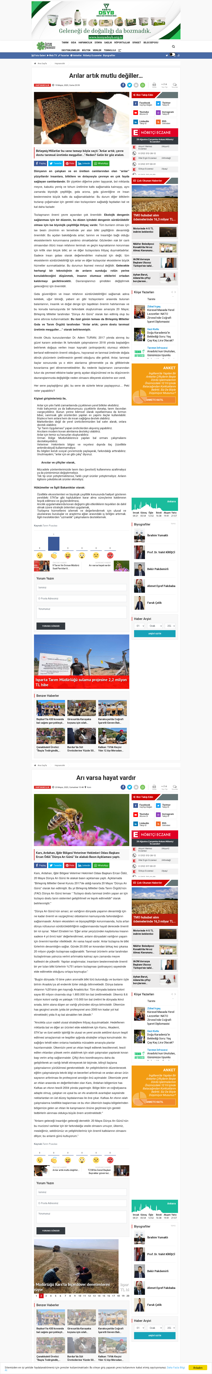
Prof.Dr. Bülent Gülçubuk (156, 353)
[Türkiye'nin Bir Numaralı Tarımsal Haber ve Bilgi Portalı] (46, 46)
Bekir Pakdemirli (158, 569)
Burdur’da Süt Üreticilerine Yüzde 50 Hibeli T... (80, 751)
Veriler (97, 50)
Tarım (65, 42)
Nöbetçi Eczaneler (92, 55)
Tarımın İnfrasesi (157, 332)
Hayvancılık (85, 42)
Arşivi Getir (154, 633)
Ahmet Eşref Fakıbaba (161, 586)
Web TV (53, 55)
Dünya (98, 42)
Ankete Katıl (154, 399)
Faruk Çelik (154, 602)
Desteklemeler (71, 50)
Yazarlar (64, 55)
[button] (172, 292)
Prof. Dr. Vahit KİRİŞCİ (161, 552)
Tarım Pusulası (50, 525)
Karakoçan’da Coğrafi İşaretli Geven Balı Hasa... (110, 723)
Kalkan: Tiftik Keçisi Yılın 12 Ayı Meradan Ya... (110, 751)
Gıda (73, 42)
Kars (89, 787)
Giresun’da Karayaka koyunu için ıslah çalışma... (79, 723)
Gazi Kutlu (153, 313)
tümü (173, 524)
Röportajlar (122, 42)
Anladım (198, 1367)
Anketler (77, 55)
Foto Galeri (40, 55)
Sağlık (108, 42)
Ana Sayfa (42, 63)
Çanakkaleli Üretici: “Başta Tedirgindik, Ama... (47, 751)
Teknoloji (110, 50)
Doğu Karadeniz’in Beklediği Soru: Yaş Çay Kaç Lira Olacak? (160, 320)
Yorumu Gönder (50, 626)
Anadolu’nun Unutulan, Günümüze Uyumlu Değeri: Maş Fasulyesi (161, 339)
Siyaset (136, 42)
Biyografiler (109, 55)
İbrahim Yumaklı (157, 535)
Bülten (86, 50)
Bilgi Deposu (151, 42)
